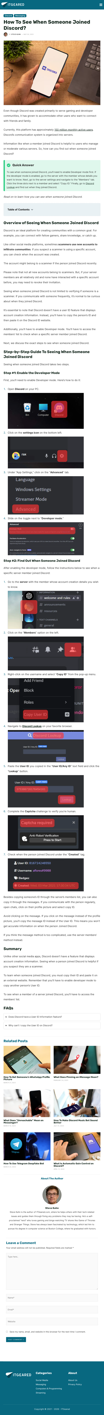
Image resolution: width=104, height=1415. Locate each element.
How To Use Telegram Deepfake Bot (24, 1163)
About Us (72, 1380)
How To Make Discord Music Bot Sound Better (76, 1121)
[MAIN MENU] (101, 5)
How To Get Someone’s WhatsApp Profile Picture (27, 1078)
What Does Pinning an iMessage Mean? (76, 1077)
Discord (8, 15)
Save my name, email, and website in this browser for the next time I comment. (48, 1331)
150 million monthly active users (73, 129)
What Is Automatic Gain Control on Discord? (74, 1164)
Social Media (42, 1380)
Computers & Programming (49, 1388)
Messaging (20, 15)
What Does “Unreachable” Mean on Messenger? (24, 1121)
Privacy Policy (75, 1384)
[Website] (52, 1322)
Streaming (41, 1392)
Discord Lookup (32, 726)
